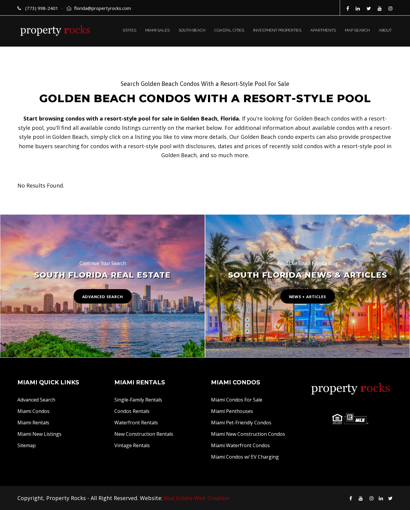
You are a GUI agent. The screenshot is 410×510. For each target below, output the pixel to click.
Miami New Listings (39, 434)
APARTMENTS (323, 30)
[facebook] (347, 8)
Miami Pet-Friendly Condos (241, 422)
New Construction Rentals (143, 434)
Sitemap (26, 445)
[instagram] (390, 8)
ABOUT (385, 30)
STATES (129, 30)
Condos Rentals (131, 411)
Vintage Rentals (132, 445)
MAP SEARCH (357, 30)
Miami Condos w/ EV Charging (245, 457)
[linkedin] (358, 8)
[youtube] (380, 8)
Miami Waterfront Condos (240, 445)
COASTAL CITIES (229, 30)
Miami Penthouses (232, 411)
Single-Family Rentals (138, 399)
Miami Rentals (33, 422)
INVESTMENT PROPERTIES (277, 30)
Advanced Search (36, 399)
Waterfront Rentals (136, 422)
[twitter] (368, 8)
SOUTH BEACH (192, 30)
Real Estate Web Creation (197, 498)
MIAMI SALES (157, 30)
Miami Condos (33, 411)
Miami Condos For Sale (236, 399)
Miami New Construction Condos (248, 434)
